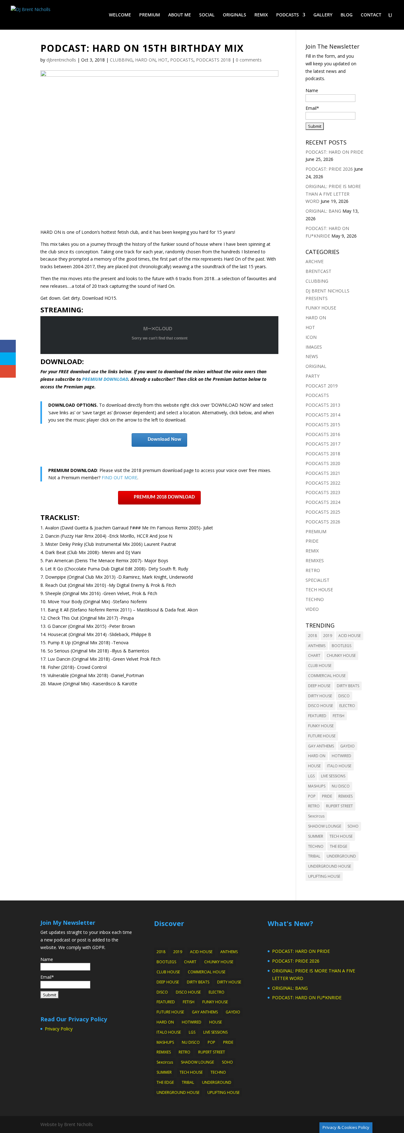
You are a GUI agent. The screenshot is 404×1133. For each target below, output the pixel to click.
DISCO (344, 696)
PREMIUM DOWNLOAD (105, 379)
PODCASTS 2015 (323, 425)
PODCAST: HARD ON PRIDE (334, 152)
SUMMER (315, 836)
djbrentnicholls (61, 60)
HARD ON (145, 60)
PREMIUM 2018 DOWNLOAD (164, 497)
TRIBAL (314, 856)
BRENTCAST (318, 271)
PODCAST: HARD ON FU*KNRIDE (307, 997)
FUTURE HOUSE (322, 736)
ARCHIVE (315, 261)
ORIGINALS (234, 15)
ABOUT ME (179, 15)
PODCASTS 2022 (323, 483)
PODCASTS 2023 (323, 492)
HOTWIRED (341, 755)
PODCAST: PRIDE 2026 (329, 169)
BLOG (347, 15)
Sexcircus (316, 816)
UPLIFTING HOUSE (324, 876)
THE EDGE (338, 846)
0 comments (249, 60)
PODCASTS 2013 (323, 405)
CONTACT (371, 15)
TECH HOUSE (319, 590)
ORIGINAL (316, 366)
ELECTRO (347, 705)
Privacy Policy (59, 1029)
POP (312, 796)
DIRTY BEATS (348, 685)
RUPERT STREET (339, 806)
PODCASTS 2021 (323, 473)
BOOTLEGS (341, 645)
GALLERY (322, 15)
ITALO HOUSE (339, 766)
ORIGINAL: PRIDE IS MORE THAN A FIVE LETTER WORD (333, 193)
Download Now (164, 439)
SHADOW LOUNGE (324, 826)
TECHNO (315, 599)
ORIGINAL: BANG (323, 211)
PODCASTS (287, 15)
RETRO (313, 570)
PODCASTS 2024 (323, 502)
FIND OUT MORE (119, 478)
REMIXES (315, 561)
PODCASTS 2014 (323, 415)
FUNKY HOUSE (321, 308)
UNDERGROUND (341, 856)
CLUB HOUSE (319, 665)
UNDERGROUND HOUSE (329, 866)
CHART (314, 655)
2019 (327, 635)
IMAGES (314, 347)
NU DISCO (341, 786)
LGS (311, 776)
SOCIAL (207, 15)
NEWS (312, 356)
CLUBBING (121, 60)
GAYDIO (347, 746)
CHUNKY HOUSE (341, 655)
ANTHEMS (316, 645)
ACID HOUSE (349, 635)
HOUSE (314, 766)
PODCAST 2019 (322, 386)
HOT (163, 60)
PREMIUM (149, 15)
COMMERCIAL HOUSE (327, 675)
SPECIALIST (318, 580)
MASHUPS (316, 786)
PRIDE (312, 541)
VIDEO (312, 609)
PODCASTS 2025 (323, 512)
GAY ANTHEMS (321, 746)
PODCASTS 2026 (323, 522)
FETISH (338, 715)
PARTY (312, 376)
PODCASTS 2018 (213, 60)
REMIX (261, 15)
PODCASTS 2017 (323, 444)
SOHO (353, 826)
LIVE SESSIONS (333, 776)
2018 (312, 635)
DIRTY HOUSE (320, 696)
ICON (311, 337)
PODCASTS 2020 (323, 463)
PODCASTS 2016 (323, 434)
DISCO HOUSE (320, 705)
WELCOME (120, 15)
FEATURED (317, 715)
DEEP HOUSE (319, 685)
